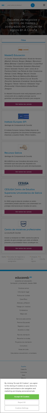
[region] (23, 396)
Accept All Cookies (21, 397)
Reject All (22, 402)
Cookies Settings (21, 408)
